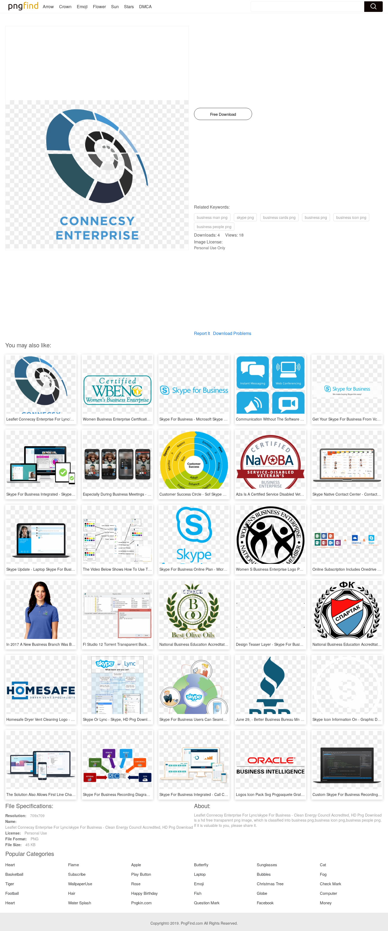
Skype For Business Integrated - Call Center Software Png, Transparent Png (223, 794)
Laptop (200, 874)
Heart (10, 864)
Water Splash (79, 902)
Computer (328, 893)
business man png (212, 217)
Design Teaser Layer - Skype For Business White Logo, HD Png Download (298, 644)
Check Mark (330, 883)
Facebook (265, 902)
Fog (323, 874)
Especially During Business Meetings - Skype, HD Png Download (137, 494)
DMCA (145, 6)
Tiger (9, 883)
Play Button (141, 874)
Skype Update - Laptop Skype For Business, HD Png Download (59, 569)
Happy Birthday (144, 893)
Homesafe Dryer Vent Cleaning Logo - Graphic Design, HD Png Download (68, 719)
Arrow (48, 6)
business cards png (279, 217)
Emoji (82, 6)
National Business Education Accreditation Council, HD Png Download (217, 644)
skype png (245, 217)
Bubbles (264, 874)
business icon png (351, 217)
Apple (136, 864)
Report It (202, 333)
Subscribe (77, 874)
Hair (71, 893)
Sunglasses (267, 864)
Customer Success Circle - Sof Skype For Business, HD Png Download (218, 494)
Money (326, 902)
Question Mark (207, 902)
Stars (129, 6)
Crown (65, 6)
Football (12, 893)
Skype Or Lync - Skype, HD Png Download (118, 719)
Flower (99, 6)
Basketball (14, 874)
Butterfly (201, 864)
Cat (323, 864)
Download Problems (232, 333)
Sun (115, 6)
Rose (135, 883)
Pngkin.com (141, 902)
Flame (73, 864)
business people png (214, 226)
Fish (197, 893)
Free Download (223, 114)
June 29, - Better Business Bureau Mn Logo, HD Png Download (289, 719)
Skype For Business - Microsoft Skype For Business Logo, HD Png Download (223, 419)
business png (316, 217)
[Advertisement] (97, 63)
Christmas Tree (270, 883)
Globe (262, 893)
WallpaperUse (80, 883)
